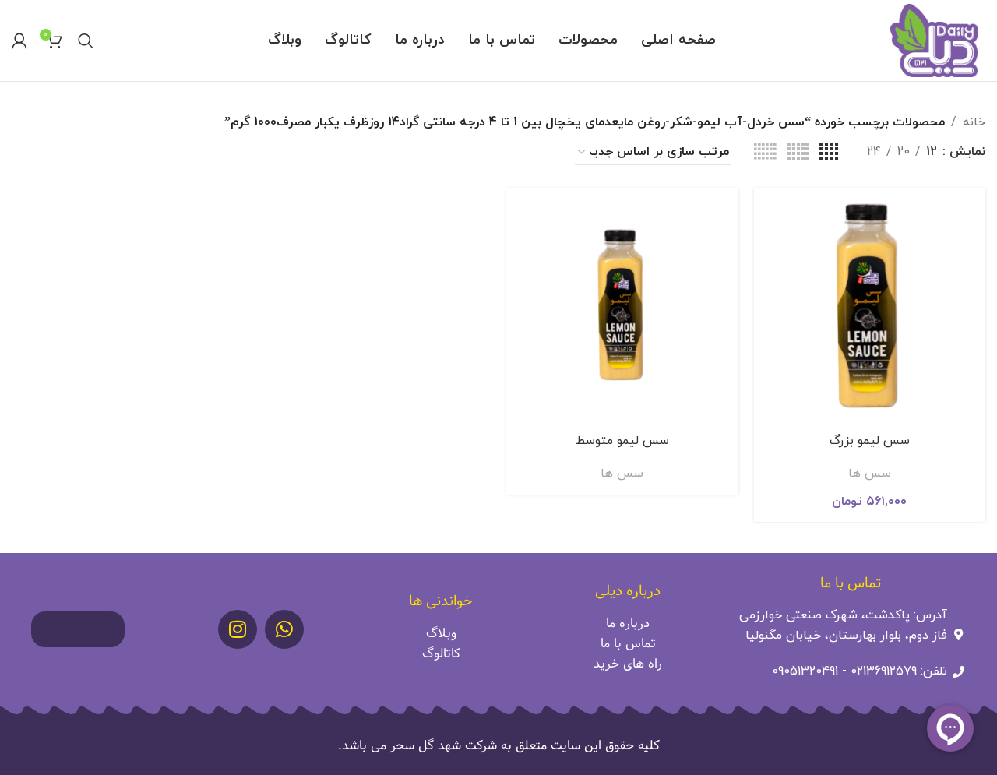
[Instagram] (237, 629)
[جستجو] (85, 40)
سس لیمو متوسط (622, 440)
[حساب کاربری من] (19, 40)
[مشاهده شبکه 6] (765, 152)
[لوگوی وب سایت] (934, 39)
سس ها (869, 473)
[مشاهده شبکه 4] (828, 152)
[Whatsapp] (284, 629)
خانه (974, 122)
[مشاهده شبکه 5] (798, 152)
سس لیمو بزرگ (870, 440)
